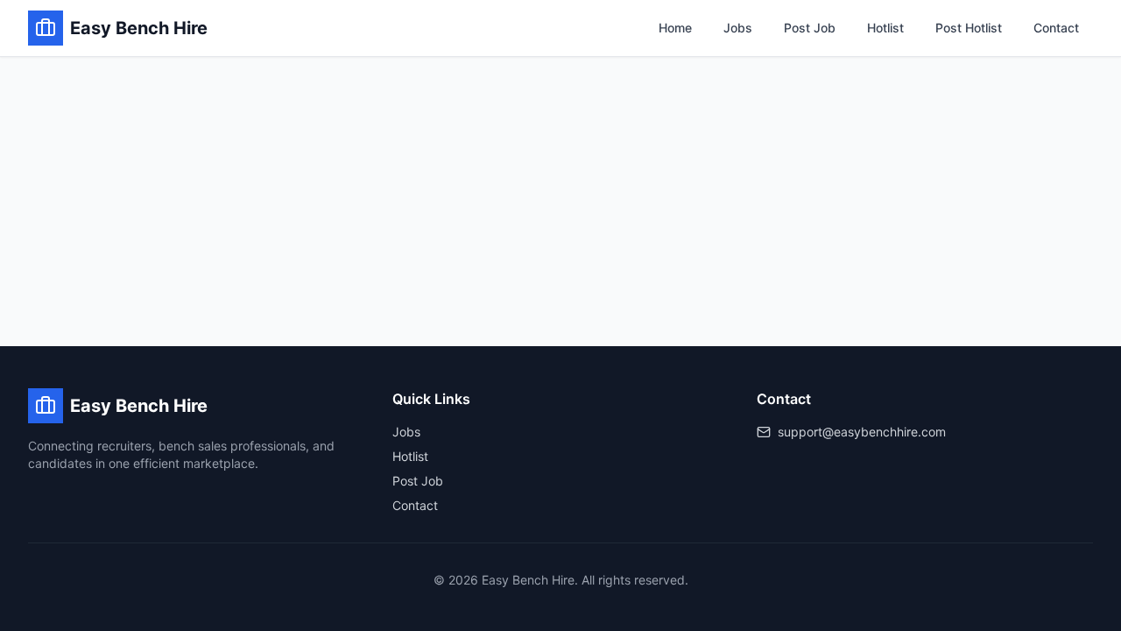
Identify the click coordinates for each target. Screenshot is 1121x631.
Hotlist (885, 27)
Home (675, 27)
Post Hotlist (968, 27)
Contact (1056, 27)
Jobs (737, 27)
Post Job (809, 27)
